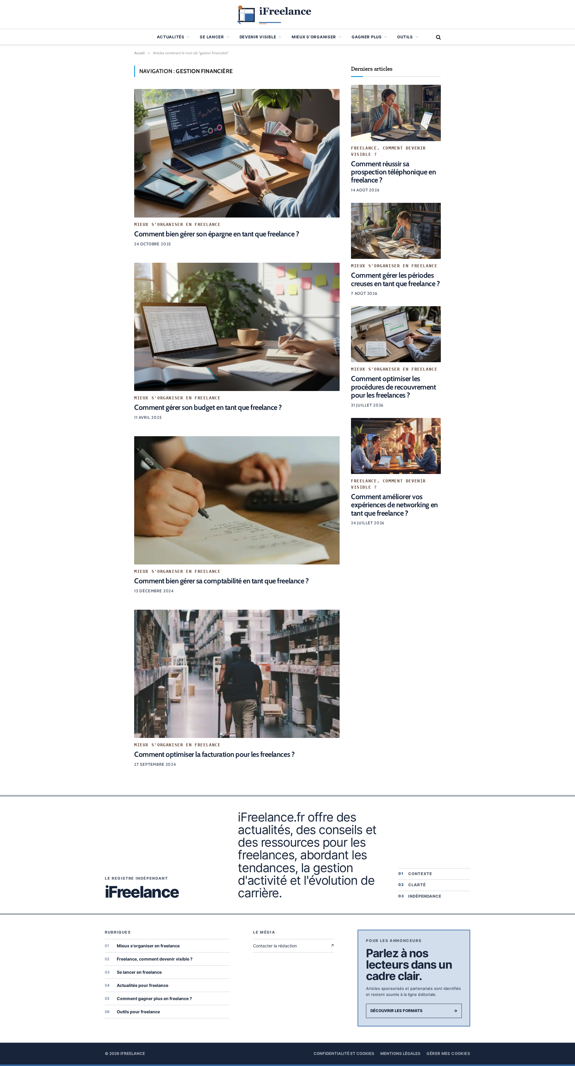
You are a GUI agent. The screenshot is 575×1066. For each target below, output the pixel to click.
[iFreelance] (287, 14)
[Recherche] (438, 37)
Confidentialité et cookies (344, 1053)
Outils (405, 36)
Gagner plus (367, 36)
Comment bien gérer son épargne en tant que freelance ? (216, 233)
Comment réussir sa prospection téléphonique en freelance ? (393, 172)
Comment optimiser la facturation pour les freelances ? (214, 754)
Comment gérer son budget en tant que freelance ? (208, 407)
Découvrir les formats (413, 1010)
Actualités (170, 36)
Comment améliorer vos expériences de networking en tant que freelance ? (394, 504)
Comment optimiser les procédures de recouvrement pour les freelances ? (393, 386)
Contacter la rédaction (293, 945)
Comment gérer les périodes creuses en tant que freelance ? (395, 279)
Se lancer (212, 36)
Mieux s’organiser (314, 36)
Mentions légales (400, 1053)
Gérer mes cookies (448, 1053)
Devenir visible (258, 36)
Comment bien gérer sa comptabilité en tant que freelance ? (221, 580)
